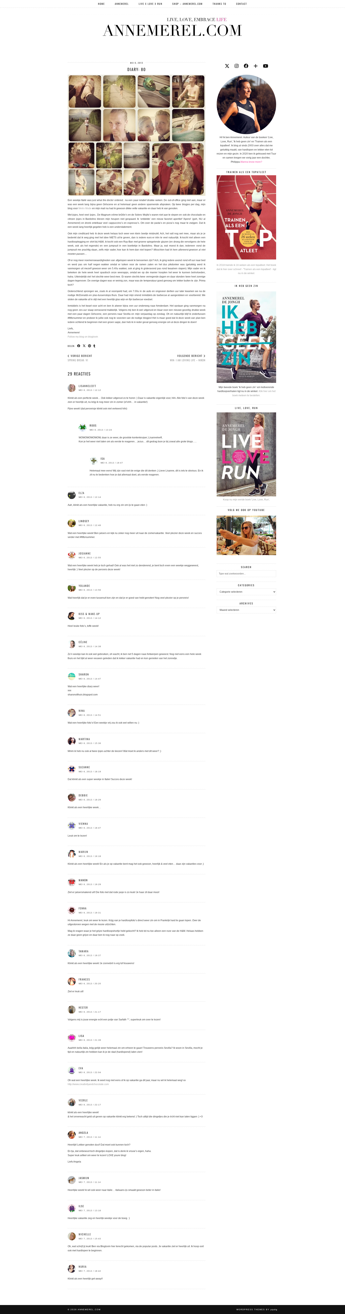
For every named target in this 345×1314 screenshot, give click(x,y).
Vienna (83, 824)
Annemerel (122, 3)
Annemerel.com (89, 1309)
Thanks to (219, 3)
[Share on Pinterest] (89, 345)
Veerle (83, 1100)
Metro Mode (84, 208)
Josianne (85, 553)
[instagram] (237, 66)
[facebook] (246, 66)
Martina (84, 739)
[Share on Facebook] (79, 345)
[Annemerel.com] (172, 26)
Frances (84, 979)
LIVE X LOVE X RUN (150, 3)
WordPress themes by (256, 1309)
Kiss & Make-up (89, 614)
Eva (81, 1068)
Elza (81, 493)
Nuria (83, 1266)
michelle (85, 1234)
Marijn (83, 852)
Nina (82, 711)
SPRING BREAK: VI (80, 358)
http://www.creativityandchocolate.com (88, 1084)
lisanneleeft (87, 386)
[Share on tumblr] (94, 345)
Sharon (84, 674)
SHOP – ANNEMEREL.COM (187, 3)
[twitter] (227, 66)
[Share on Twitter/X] (84, 345)
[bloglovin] (256, 66)
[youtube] (265, 66)
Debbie (83, 795)
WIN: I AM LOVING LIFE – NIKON (187, 358)
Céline (83, 642)
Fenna (83, 908)
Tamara (84, 951)
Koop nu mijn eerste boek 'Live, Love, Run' (246, 499)
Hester (83, 1007)
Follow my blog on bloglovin (83, 336)
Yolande (84, 586)
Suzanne (84, 767)
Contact (241, 3)
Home (101, 3)
